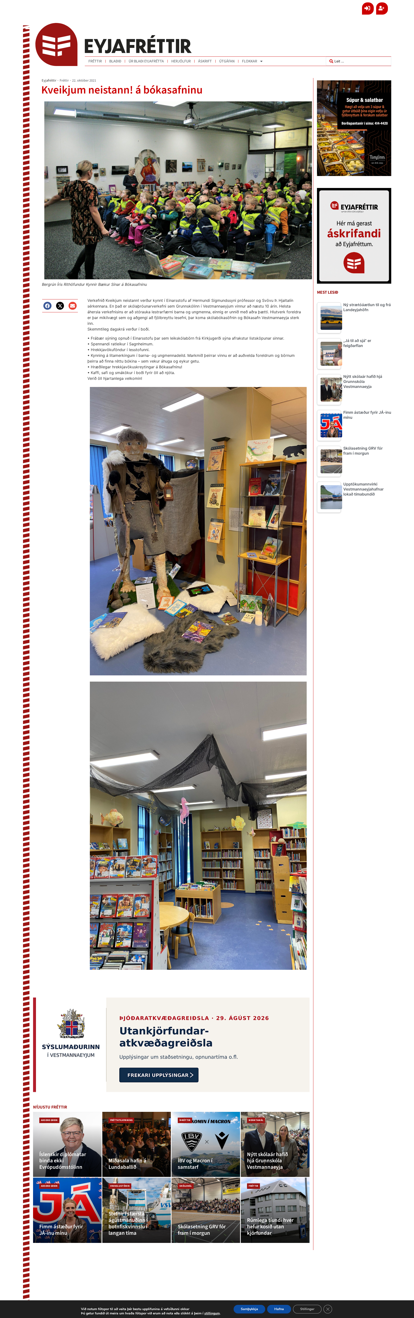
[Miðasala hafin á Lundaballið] (136, 1144)
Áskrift (205, 61)
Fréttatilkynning (121, 1120)
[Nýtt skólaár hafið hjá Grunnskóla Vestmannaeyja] (275, 1144)
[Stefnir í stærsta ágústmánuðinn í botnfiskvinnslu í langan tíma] (136, 1210)
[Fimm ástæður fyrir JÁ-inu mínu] (67, 1210)
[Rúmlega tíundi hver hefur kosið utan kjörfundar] (275, 1210)
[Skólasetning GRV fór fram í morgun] (206, 1210)
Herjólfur (181, 61)
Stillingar (307, 1309)
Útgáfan (227, 61)
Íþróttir (184, 1120)
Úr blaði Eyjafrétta (146, 61)
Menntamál (256, 1120)
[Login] (368, 8)
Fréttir (95, 61)
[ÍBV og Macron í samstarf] (206, 1144)
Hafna (279, 1309)
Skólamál (185, 1186)
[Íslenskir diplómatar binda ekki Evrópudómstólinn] (67, 1144)
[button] (47, 306)
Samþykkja (249, 1309)
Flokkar (249, 61)
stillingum (212, 1313)
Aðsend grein (49, 1120)
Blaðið (115, 61)
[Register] (382, 8)
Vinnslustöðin (120, 1186)
